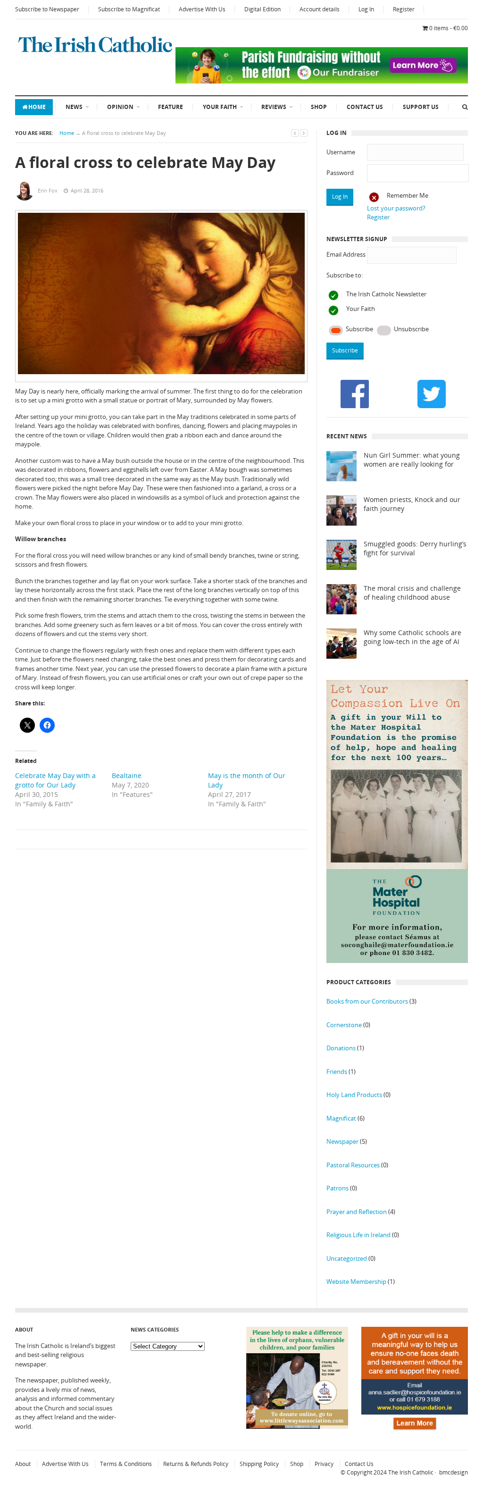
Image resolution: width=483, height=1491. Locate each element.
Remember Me (407, 195)
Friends (336, 1071)
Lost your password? (396, 208)
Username (340, 152)
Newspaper (342, 1141)
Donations (341, 1048)
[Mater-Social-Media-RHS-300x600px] (397, 960)
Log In (366, 9)
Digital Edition (262, 9)
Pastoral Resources (353, 1165)
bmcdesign (453, 1472)
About (23, 1464)
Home (37, 107)
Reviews (273, 107)
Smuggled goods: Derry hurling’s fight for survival (415, 548)
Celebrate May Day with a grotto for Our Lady (55, 780)
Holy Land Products (354, 1094)
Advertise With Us (202, 9)
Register (404, 9)
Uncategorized (346, 1258)
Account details (320, 9)
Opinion (120, 107)
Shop (319, 107)
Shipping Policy (259, 1464)
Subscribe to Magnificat (129, 9)
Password (340, 172)
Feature (170, 107)
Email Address (346, 254)
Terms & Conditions (126, 1464)
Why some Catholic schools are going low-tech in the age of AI (412, 637)
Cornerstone (344, 1025)
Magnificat (341, 1118)
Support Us (421, 107)
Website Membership (356, 1281)
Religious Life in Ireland (358, 1235)
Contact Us (365, 107)
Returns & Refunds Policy (195, 1464)
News (74, 107)
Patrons (337, 1188)
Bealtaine (127, 775)
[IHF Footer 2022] (414, 1430)
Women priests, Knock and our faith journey (412, 504)
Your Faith (220, 107)
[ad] (321, 81)
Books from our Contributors (367, 1001)
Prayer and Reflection (356, 1211)
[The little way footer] (297, 1426)
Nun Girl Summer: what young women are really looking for (412, 460)
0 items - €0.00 (448, 28)
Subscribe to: (344, 275)
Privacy (324, 1464)
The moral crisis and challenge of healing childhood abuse (412, 593)
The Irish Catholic (410, 1472)
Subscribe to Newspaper (47, 9)
